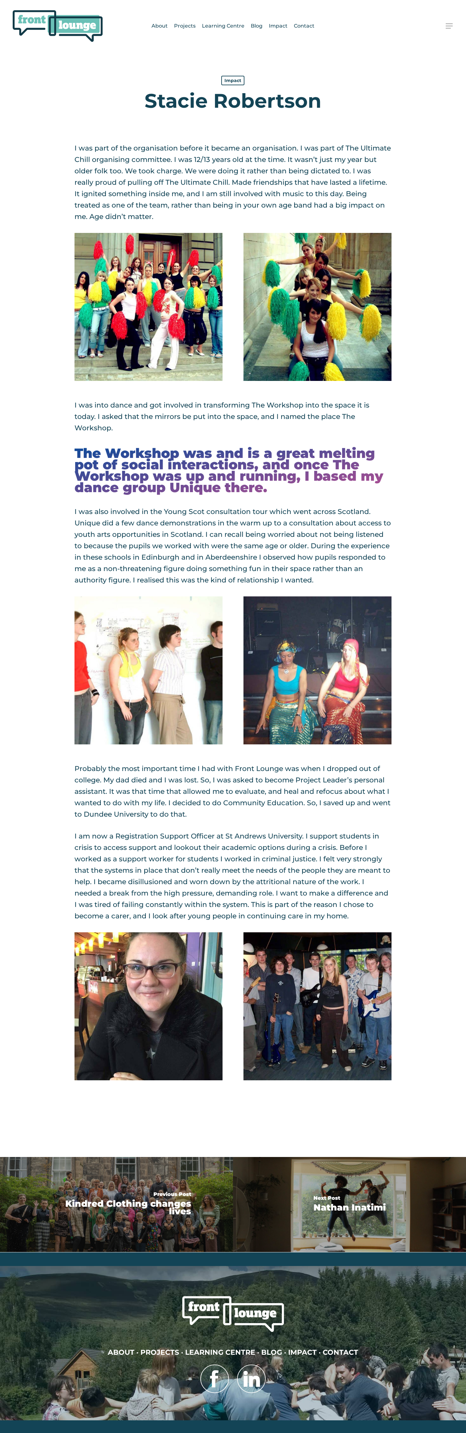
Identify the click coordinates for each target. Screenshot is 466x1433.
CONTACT (340, 1352)
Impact (232, 80)
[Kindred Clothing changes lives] (116, 1204)
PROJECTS (159, 1352)
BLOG (271, 1352)
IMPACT (302, 1352)
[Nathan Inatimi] (349, 1204)
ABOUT (121, 1352)
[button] (449, 26)
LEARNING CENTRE (220, 1352)
